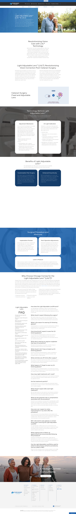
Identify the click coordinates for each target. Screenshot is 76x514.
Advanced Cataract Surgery (34, 492)
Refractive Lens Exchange (35, 491)
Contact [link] (52, 6)
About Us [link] (29, 6)
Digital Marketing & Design (58, 506)
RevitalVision (34, 500)
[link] (55, 3)
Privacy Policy (39, 506)
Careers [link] (58, 487)
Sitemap (43, 506)
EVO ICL (33, 487)
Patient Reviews (26, 493)
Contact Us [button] (72, 513)
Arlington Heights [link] (51, 490)
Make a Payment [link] (59, 486)
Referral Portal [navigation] (42, 3)
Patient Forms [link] (42, 487)
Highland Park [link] (51, 487)
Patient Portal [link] (42, 486)
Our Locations (25, 490)
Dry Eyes (33, 497)
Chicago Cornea (50, 469)
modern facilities (44, 285)
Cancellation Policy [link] (43, 489)
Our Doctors (25, 489)
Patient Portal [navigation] (34, 3)
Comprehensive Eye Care (27, 487)
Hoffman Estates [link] (51, 489)
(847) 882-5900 (51, 511)
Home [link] (23, 6)
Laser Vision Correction (35, 486)
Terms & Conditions (34, 506)
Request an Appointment (46, 476)
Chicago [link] (50, 486)
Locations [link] (48, 3)
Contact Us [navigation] (28, 3)
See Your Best (25, 486)
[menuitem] (60, 3)
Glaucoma (33, 494)
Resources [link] (45, 6)
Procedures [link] (37, 6)
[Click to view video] (53, 95)
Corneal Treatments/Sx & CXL (35, 489)
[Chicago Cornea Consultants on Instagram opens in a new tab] (57, 489)
